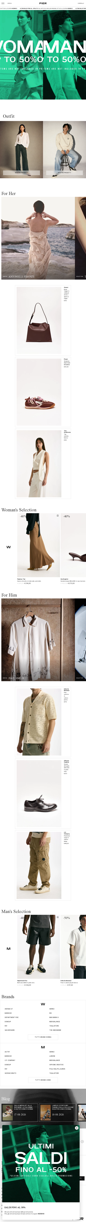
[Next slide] (39, 149)
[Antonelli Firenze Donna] (38, 238)
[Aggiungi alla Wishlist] (57, 515)
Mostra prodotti (21, 172)
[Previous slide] (4, 149)
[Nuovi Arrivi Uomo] (38, 639)
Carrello (81, 3)
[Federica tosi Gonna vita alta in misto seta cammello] (38, 582)
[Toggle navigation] (2, 3)
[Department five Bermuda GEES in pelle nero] (38, 983)
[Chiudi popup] (76, 1128)
